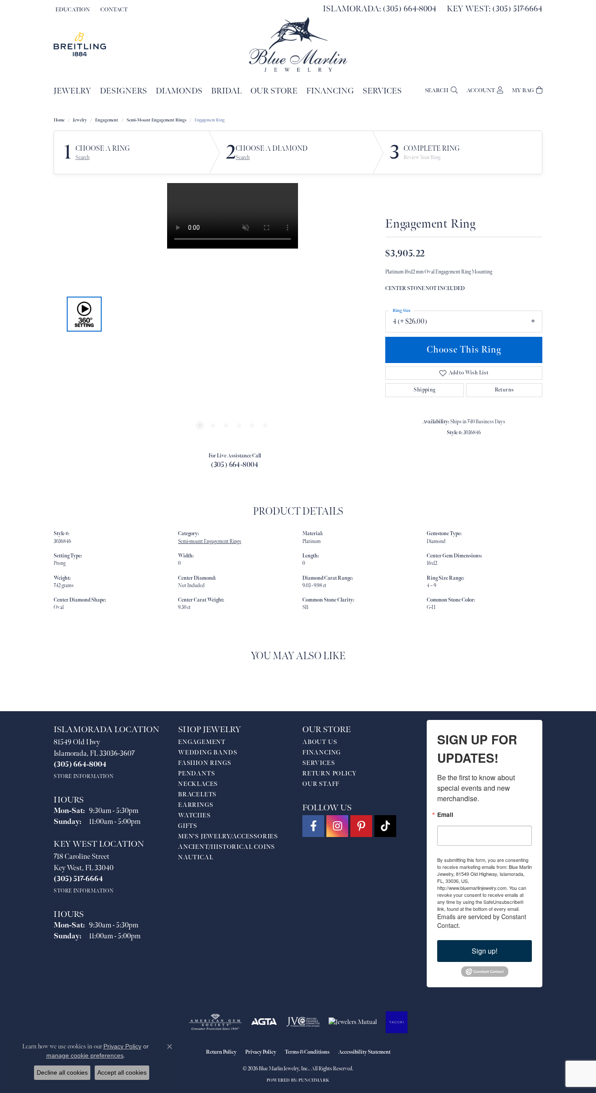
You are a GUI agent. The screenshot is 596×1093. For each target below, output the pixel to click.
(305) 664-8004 (235, 465)
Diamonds (179, 91)
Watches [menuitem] (194, 815)
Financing (330, 91)
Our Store (274, 91)
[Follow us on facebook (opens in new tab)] (313, 826)
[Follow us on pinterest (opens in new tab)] (361, 826)
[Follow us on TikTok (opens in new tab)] (385, 826)
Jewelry (72, 91)
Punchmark (313, 1080)
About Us (319, 742)
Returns (504, 390)
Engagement (106, 120)
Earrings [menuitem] (195, 805)
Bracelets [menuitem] (197, 794)
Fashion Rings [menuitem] (204, 763)
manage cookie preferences (84, 1055)
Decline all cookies (62, 1072)
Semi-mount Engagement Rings (156, 120)
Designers (123, 91)
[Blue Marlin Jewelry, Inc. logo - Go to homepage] (298, 44)
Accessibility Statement (364, 1052)
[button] (72, 9)
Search (82, 158)
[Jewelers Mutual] (353, 1022)
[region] (232, 314)
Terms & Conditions (307, 1052)
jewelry (80, 120)
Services (382, 91)
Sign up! (484, 951)
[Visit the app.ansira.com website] (397, 1022)
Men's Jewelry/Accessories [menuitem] (228, 836)
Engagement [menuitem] (202, 742)
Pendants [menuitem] (196, 773)
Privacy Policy (260, 1052)
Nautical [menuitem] (195, 857)
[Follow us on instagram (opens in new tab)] (337, 826)
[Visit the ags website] (215, 1022)
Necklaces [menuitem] (198, 784)
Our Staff (320, 784)
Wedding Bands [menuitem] (207, 752)
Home (59, 120)
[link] (113, 9)
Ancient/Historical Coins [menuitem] (226, 847)
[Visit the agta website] (264, 1022)
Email (445, 815)
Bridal (226, 91)
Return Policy (329, 773)
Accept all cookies (122, 1072)
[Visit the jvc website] (303, 1022)
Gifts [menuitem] (187, 826)
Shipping (424, 390)
